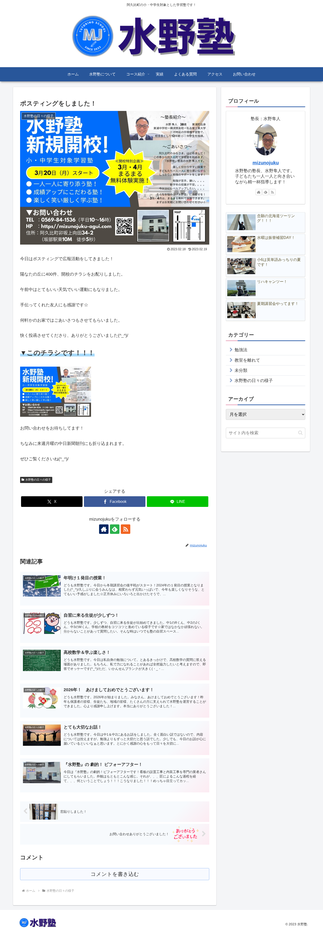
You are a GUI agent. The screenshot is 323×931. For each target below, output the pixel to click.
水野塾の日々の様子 (38, 479)
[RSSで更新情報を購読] (125, 529)
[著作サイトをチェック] (104, 529)
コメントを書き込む (115, 874)
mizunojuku (266, 162)
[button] (300, 432)
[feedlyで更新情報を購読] (114, 529)
